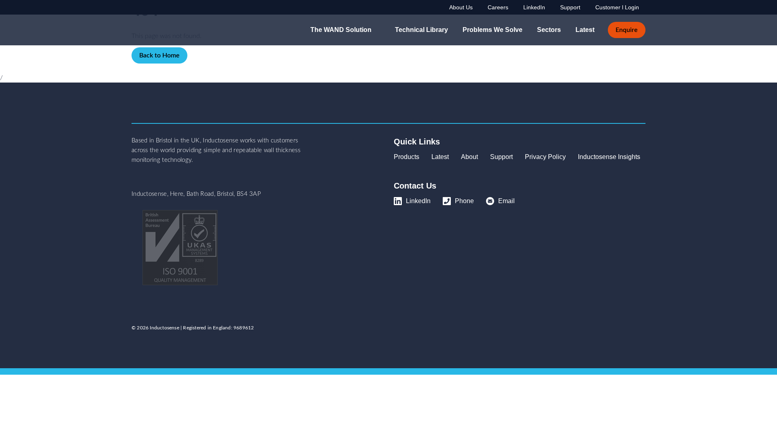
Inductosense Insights (609, 156)
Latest (584, 29)
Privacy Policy (545, 156)
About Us (461, 7)
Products (406, 156)
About (469, 156)
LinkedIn (534, 7)
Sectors (549, 29)
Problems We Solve (492, 29)
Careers (498, 7)
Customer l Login (617, 7)
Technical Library (421, 29)
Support (570, 7)
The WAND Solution (341, 29)
